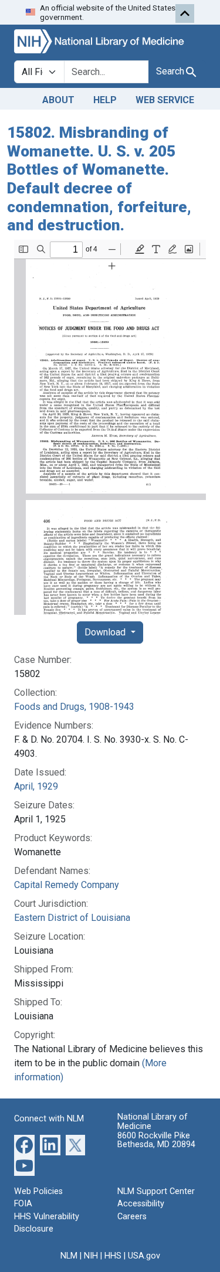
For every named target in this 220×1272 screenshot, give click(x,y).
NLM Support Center (156, 1191)
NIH (91, 1256)
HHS (112, 1256)
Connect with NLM (49, 1119)
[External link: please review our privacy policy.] (24, 1143)
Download (106, 632)
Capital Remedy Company (66, 884)
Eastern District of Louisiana (72, 917)
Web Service (165, 100)
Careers (132, 1217)
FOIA (23, 1204)
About (58, 100)
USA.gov (144, 1256)
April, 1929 (36, 786)
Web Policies (38, 1191)
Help (105, 100)
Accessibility (140, 1204)
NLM (68, 1256)
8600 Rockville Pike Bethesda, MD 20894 (156, 1140)
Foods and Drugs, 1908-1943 (74, 706)
